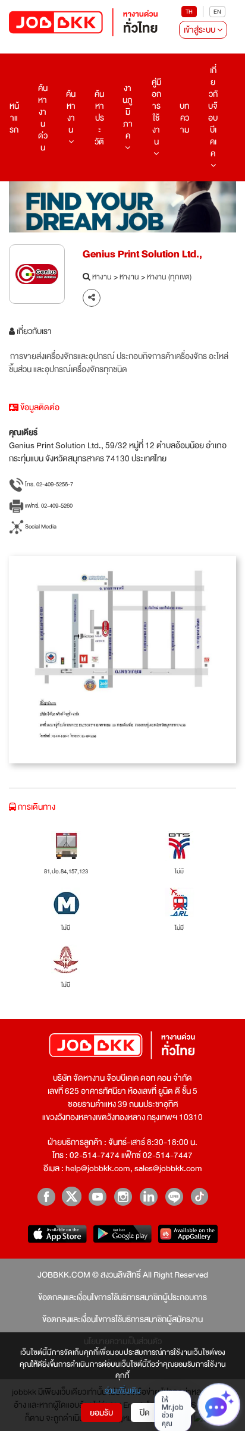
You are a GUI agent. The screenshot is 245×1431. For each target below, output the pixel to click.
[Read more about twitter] (71, 1196)
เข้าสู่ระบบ (200, 30)
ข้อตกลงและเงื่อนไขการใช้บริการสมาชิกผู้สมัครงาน (122, 1319)
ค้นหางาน (71, 112)
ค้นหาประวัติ (99, 118)
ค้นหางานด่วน (43, 118)
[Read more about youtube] (97, 1196)
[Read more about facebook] (46, 1196)
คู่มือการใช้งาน (156, 112)
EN (217, 12)
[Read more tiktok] (199, 1196)
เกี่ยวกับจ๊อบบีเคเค (213, 112)
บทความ (184, 118)
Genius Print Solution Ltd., (142, 254)
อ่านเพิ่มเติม (123, 1391)
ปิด (145, 1412)
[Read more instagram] (123, 1196)
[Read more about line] (174, 1196)
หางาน (102, 278)
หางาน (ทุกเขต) (169, 278)
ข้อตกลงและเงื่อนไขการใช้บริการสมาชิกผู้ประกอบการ (122, 1297)
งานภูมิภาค (127, 112)
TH (189, 12)
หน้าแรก (14, 118)
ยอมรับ (101, 1412)
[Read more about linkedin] (148, 1196)
